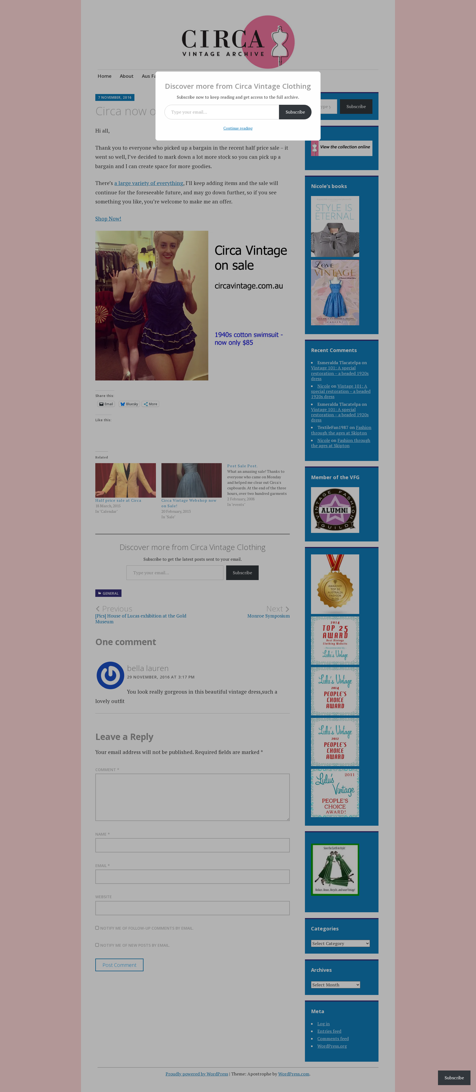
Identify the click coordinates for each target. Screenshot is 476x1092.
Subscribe (295, 112)
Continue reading (238, 128)
